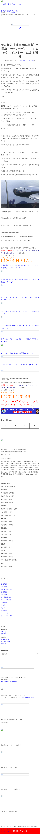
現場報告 (13, 13)
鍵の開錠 (4, 584)
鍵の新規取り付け (7, 589)
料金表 (3, 605)
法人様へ (4, 608)
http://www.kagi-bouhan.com (9, 681)
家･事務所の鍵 (5, 639)
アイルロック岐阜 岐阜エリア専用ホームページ (17, 353)
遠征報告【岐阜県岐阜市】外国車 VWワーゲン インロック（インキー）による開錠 (20, 50)
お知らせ (3, 632)
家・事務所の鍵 (6, 597)
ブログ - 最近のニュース (9, 11)
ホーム (7, 13)
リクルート (4, 613)
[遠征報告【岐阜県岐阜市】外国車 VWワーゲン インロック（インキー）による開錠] (20, 32)
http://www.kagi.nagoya (27, 697)
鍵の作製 (4, 586)
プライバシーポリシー (8, 616)
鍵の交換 (4, 592)
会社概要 (4, 610)
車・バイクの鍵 (29, 60)
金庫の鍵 (4, 602)
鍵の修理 (4, 594)
